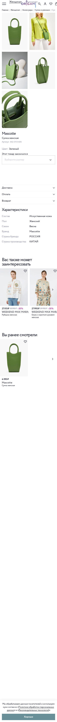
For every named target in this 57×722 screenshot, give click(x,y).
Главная (5, 10)
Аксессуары (27, 10)
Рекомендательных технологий (34, 710)
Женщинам (15, 2)
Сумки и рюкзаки (42, 10)
